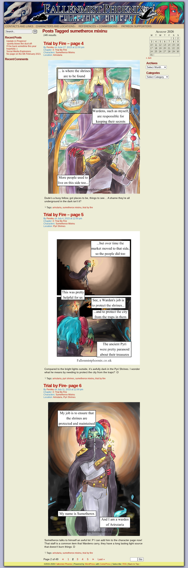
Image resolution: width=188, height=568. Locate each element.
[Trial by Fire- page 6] (94, 535)
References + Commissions (99, 26)
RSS (124, 564)
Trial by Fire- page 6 (62, 385)
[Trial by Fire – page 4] (94, 192)
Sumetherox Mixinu (65, 52)
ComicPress (105, 564)
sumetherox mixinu (72, 207)
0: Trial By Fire (60, 50)
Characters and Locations (56, 26)
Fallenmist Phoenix (96, 13)
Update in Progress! (16, 41)
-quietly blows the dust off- (19, 43)
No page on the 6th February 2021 (23, 54)
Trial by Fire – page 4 (63, 43)
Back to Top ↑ (134, 564)
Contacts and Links (19, 26)
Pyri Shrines (59, 226)
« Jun (148, 58)
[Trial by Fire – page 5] (94, 363)
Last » (101, 559)
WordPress (90, 564)
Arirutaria (57, 55)
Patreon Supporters (136, 26)
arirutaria (57, 207)
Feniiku (50, 47)
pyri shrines (68, 378)
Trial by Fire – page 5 (63, 214)
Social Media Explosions (18, 51)
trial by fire (88, 207)
